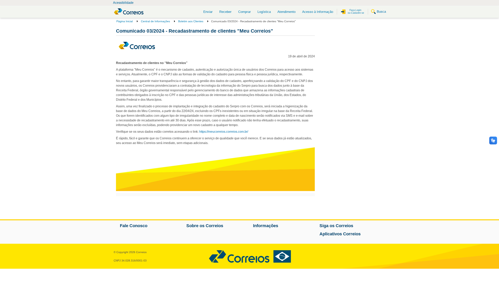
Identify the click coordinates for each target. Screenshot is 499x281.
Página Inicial (124, 21)
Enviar (208, 12)
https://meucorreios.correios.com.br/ (223, 131)
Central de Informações (155, 21)
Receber (225, 12)
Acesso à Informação (317, 12)
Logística (264, 12)
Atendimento (286, 12)
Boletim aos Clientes (190, 21)
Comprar (244, 12)
